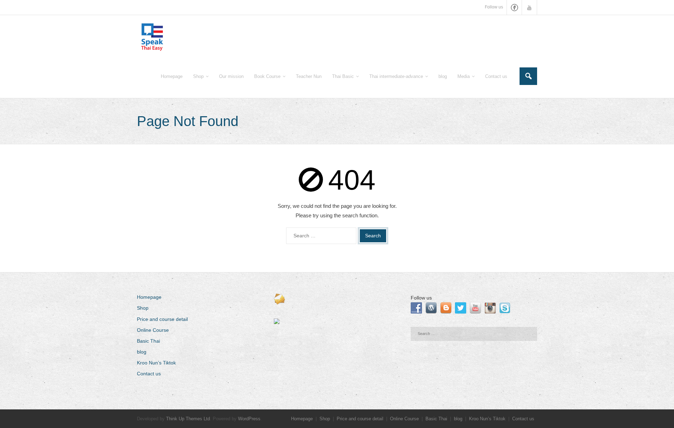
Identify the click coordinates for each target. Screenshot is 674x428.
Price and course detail (162, 319)
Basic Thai (148, 341)
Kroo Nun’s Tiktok (156, 363)
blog (141, 352)
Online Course (153, 330)
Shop (142, 308)
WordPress (249, 418)
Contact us (149, 373)
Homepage (149, 297)
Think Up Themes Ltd (188, 418)
